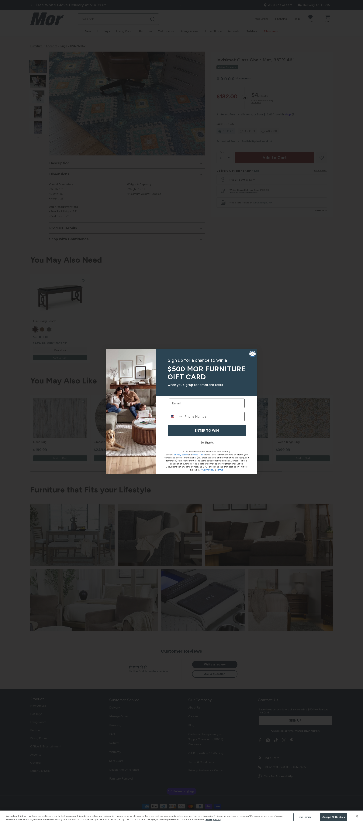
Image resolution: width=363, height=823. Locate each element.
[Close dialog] (252, 354)
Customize (305, 817)
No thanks (207, 442)
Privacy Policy (213, 819)
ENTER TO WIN (207, 430)
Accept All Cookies (333, 817)
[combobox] (176, 416)
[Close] (357, 816)
